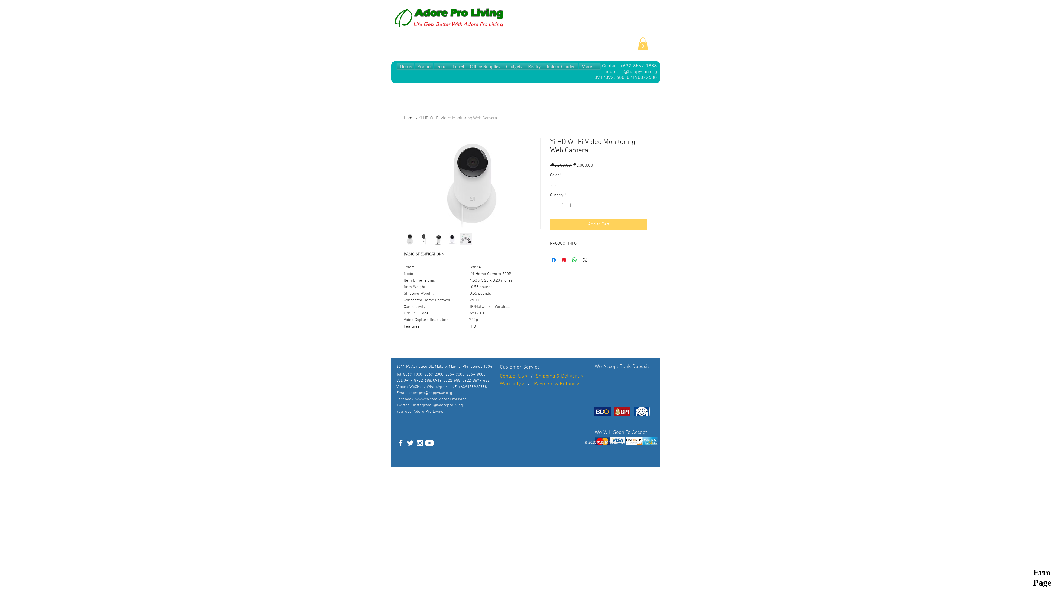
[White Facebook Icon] (400, 443)
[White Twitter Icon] (410, 443)
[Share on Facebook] (553, 260)
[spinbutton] (563, 205)
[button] (643, 43)
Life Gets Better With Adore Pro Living (458, 24)
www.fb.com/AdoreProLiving (441, 399)
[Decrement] (554, 205)
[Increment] (571, 205)
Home (409, 118)
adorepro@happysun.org (631, 72)
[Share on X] (585, 260)
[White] (429, 443)
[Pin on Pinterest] (564, 260)
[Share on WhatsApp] (574, 260)
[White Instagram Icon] (419, 443)
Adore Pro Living (459, 13)
